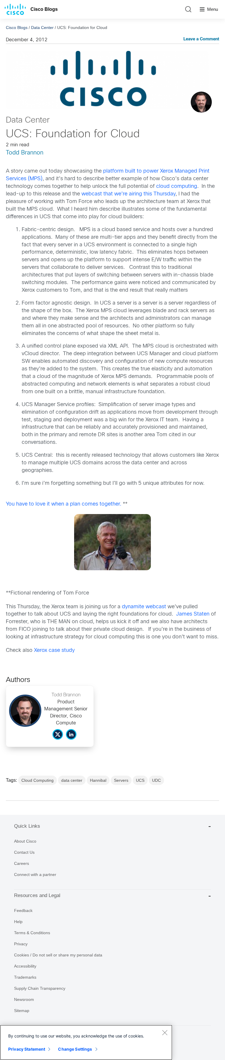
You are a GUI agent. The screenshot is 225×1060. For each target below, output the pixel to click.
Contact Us (24, 852)
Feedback (23, 910)
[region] (86, 1042)
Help (18, 921)
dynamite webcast (144, 606)
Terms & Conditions (32, 932)
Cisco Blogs (44, 9)
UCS (140, 780)
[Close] (165, 1032)
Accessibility (25, 966)
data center (71, 780)
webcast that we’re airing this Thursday (128, 194)
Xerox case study (55, 650)
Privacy (21, 944)
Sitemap (21, 1010)
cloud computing (176, 186)
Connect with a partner (35, 874)
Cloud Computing (37, 780)
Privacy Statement (26, 1049)
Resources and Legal (37, 895)
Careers (21, 863)
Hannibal (98, 780)
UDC (156, 780)
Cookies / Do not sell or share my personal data (58, 955)
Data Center (42, 27)
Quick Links (27, 826)
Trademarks (25, 977)
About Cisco (25, 841)
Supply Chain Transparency (39, 988)
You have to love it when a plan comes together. (63, 504)
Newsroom (24, 999)
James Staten (192, 614)
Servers (121, 780)
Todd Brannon (24, 153)
